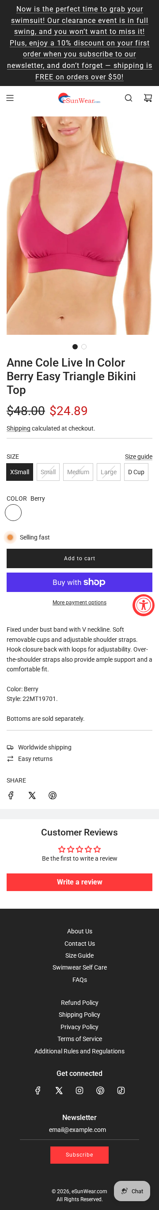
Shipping (18, 428)
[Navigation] (9, 98)
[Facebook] (38, 1090)
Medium (78, 472)
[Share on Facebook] (11, 797)
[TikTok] (121, 1090)
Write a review (79, 882)
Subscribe (79, 1155)
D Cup (136, 472)
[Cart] (148, 98)
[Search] (128, 98)
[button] (75, 346)
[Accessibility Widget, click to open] (143, 605)
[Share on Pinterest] (52, 797)
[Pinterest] (100, 1090)
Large (109, 472)
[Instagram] (79, 1090)
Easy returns (35, 758)
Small (48, 472)
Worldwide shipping (45, 747)
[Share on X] (32, 797)
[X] (58, 1090)
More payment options (79, 602)
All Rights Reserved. (80, 1199)
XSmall (19, 472)
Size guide (138, 456)
